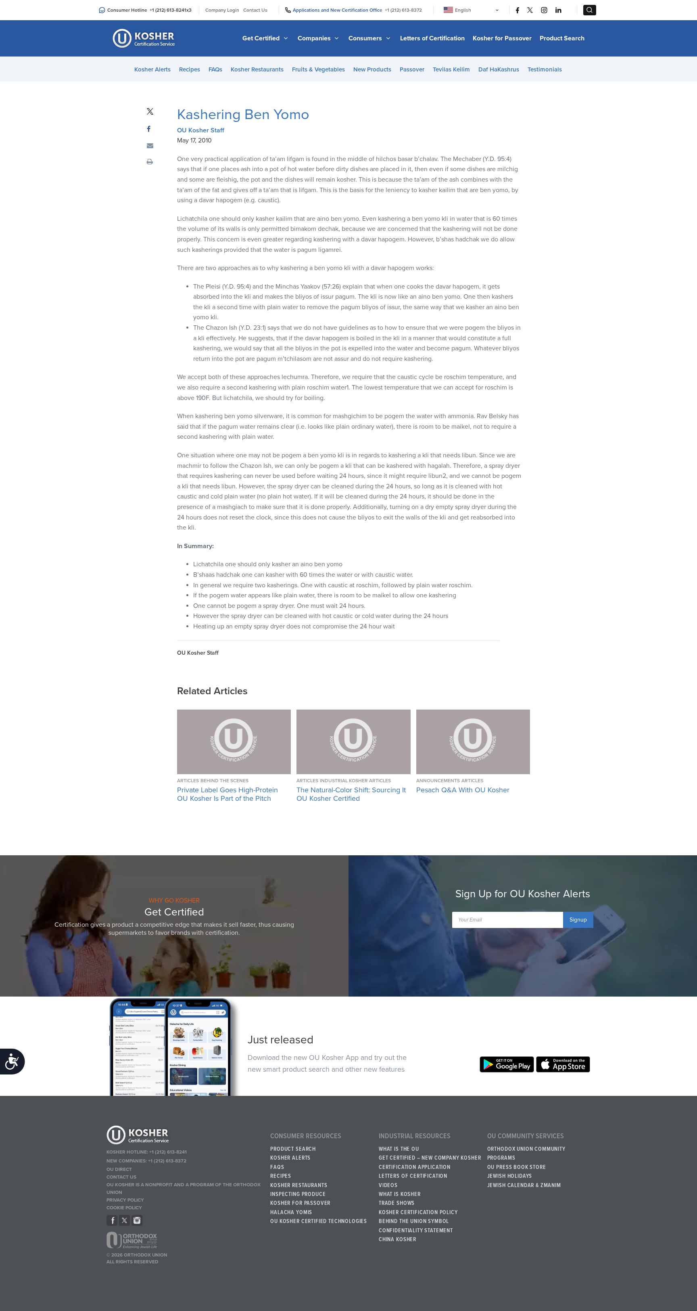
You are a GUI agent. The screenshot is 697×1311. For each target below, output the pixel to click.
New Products (372, 69)
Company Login (222, 10)
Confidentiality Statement (416, 1230)
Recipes (189, 69)
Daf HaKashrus (498, 69)
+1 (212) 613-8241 (168, 10)
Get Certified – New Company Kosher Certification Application (430, 1162)
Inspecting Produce (298, 1194)
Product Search (562, 38)
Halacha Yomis (291, 1212)
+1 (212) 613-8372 (403, 10)
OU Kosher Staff (200, 130)
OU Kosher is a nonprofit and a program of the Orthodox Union (183, 1188)
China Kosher (397, 1239)
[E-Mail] (150, 146)
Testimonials (545, 69)
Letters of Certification (432, 38)
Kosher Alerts (152, 69)
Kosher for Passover (502, 38)
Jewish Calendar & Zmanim (524, 1185)
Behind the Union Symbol (414, 1221)
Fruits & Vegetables (318, 69)
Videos (388, 1185)
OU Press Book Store (516, 1167)
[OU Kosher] (184, 1136)
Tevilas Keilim (451, 69)
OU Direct (119, 1169)
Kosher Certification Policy (418, 1212)
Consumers (366, 38)
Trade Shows (397, 1203)
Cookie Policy (124, 1207)
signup (578, 919)
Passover (412, 69)
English (463, 10)
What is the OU (399, 1149)
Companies (315, 38)
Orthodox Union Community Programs (526, 1154)
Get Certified (261, 38)
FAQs (215, 69)
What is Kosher (400, 1194)
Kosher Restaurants (257, 69)
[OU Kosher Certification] (145, 38)
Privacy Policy (125, 1200)
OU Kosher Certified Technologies (318, 1221)
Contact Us (255, 10)
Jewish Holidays (509, 1176)
